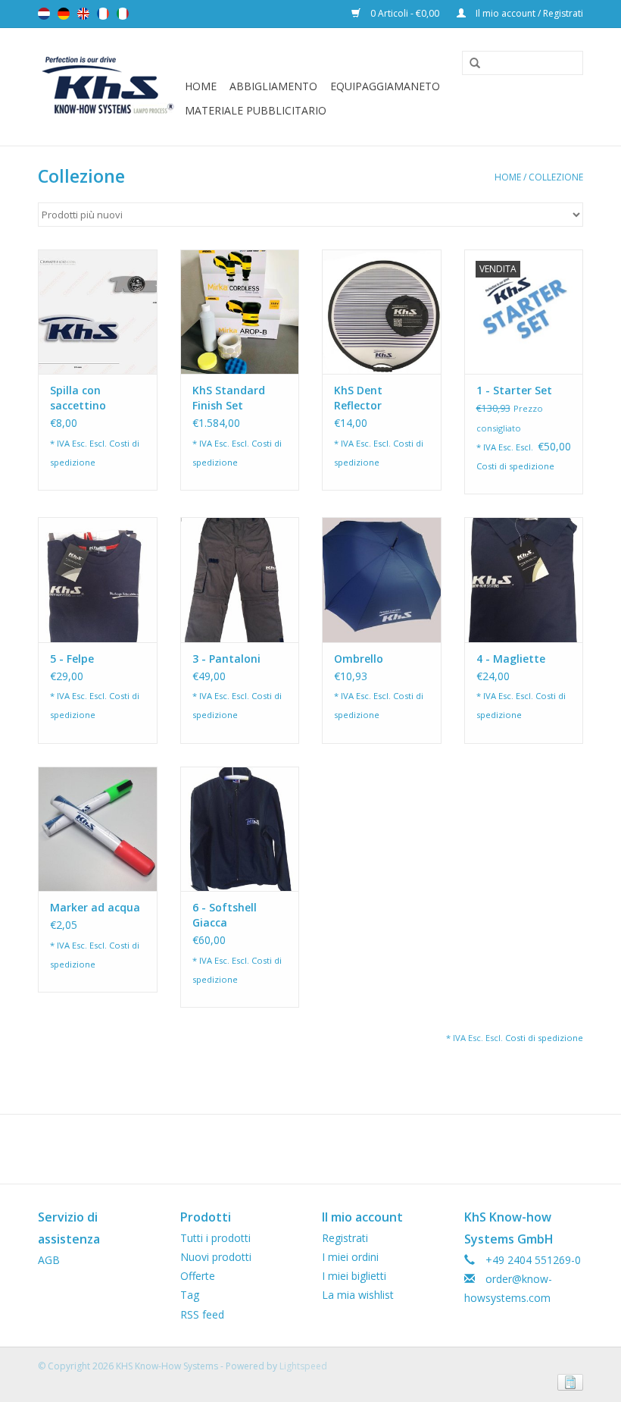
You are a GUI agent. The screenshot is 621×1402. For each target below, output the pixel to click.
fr (103, 14)
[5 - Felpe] (98, 579)
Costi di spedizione (515, 466)
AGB (49, 1260)
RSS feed (202, 1314)
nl (44, 14)
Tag (189, 1295)
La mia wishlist (358, 1295)
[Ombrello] (382, 579)
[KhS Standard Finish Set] (240, 312)
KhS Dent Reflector (358, 397)
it (123, 14)
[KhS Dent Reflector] (382, 312)
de (64, 14)
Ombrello (358, 658)
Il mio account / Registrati (528, 13)
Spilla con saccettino (78, 397)
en (83, 14)
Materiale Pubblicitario (255, 110)
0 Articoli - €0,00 (405, 13)
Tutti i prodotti (215, 1238)
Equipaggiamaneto (385, 86)
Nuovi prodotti (215, 1257)
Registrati (345, 1238)
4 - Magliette (510, 658)
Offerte (197, 1276)
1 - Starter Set (514, 390)
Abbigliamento (273, 86)
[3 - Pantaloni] (240, 579)
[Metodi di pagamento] (567, 1381)
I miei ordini (350, 1257)
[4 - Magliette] (524, 579)
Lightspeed (303, 1366)
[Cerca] (469, 64)
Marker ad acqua (95, 907)
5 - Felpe (72, 658)
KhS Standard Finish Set (228, 397)
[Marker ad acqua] (98, 829)
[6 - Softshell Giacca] (240, 829)
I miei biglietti (354, 1276)
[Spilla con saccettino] (98, 312)
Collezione (556, 177)
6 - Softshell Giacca (224, 915)
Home (201, 86)
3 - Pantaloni (226, 658)
